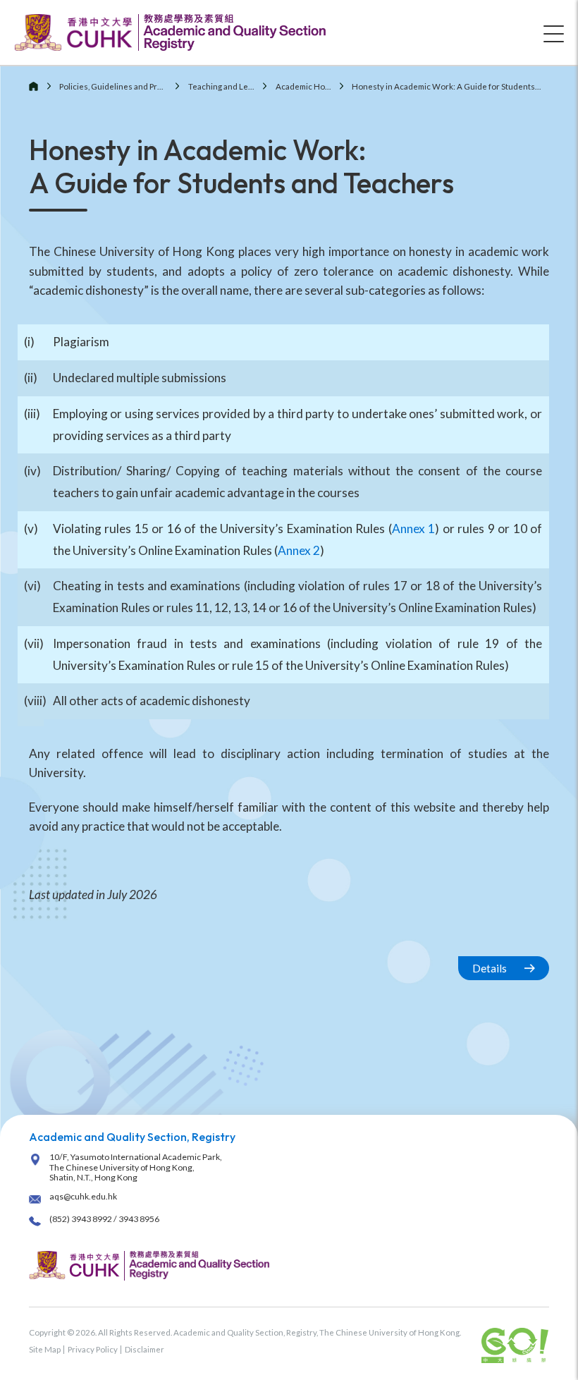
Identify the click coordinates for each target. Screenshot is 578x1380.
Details (489, 968)
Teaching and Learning (230, 86)
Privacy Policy (93, 1349)
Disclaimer (144, 1349)
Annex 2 (299, 550)
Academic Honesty (311, 86)
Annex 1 (414, 528)
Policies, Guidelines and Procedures (126, 86)
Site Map (45, 1349)
